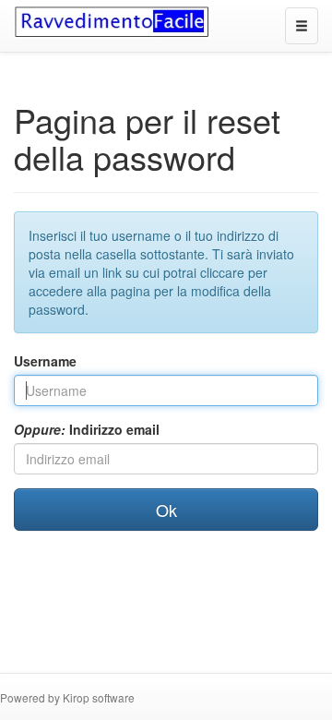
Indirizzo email (87, 429)
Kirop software (99, 697)
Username (45, 361)
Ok (166, 510)
